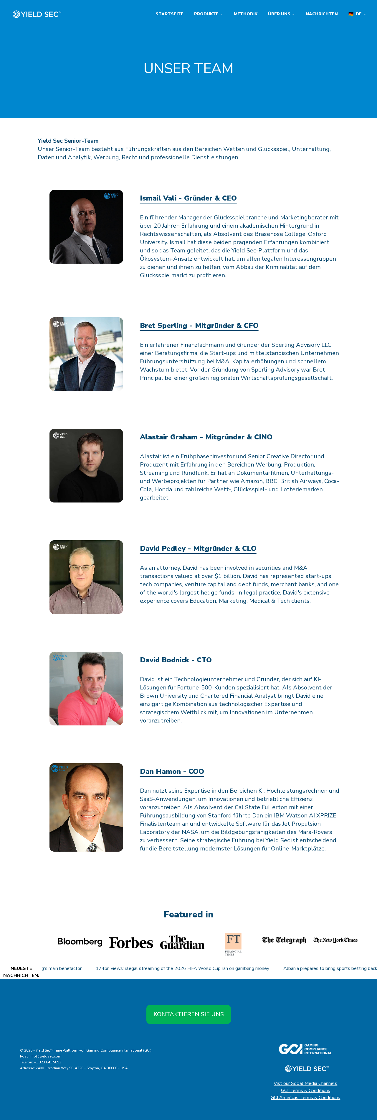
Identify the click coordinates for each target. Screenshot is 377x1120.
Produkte (206, 14)
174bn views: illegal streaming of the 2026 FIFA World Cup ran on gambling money (169, 968)
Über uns (279, 14)
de (355, 14)
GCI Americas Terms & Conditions (305, 1097)
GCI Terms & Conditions (305, 1090)
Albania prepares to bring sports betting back (317, 968)
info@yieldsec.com (45, 1056)
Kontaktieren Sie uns (188, 1014)
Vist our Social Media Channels (305, 1083)
